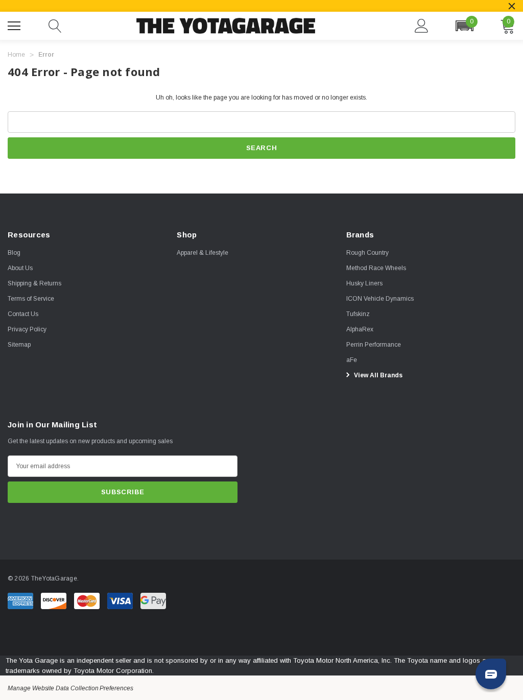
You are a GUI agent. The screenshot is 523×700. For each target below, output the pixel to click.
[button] (464, 26)
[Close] (511, 6)
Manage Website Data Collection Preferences (70, 688)
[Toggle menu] (15, 24)
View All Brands (377, 375)
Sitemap (19, 344)
